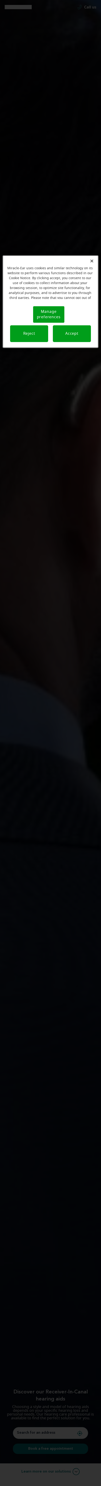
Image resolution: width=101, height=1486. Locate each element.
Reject (29, 333)
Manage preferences (49, 314)
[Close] (92, 261)
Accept (71, 333)
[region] (51, 301)
